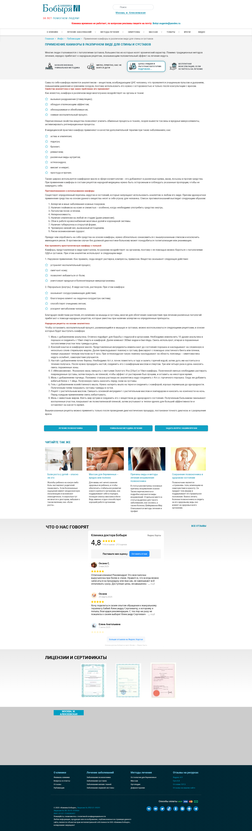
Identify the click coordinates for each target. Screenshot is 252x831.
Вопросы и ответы (62, 781)
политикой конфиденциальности (92, 816)
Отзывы (57, 784)
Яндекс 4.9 (177, 777)
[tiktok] (169, 808)
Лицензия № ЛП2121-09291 (88, 808)
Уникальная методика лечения (126, 428)
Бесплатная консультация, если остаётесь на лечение (190, 66)
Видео (201, 32)
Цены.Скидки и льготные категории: (150, 66)
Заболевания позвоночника (99, 777)
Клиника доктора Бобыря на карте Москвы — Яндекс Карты (126, 645)
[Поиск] (115, 7)
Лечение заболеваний (79, 32)
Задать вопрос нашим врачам (181, 428)
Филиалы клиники (62, 777)
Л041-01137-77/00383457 (64, 813)
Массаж (153, 32)
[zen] (189, 808)
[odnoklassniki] (175, 808)
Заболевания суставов (97, 781)
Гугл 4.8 (176, 781)
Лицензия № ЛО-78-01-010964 (66, 811)
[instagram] (182, 808)
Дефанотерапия (138, 788)
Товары (171, 32)
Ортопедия (135, 784)
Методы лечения (109, 32)
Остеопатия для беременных (143, 777)
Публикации (59, 788)
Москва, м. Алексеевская (131, 12)
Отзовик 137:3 (179, 784)
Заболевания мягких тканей (99, 784)
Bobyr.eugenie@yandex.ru (166, 23)
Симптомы (134, 32)
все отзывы (198, 526)
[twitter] (162, 808)
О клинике (52, 32)
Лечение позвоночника (71, 428)
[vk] (148, 808)
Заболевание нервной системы (100, 788)
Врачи (187, 32)
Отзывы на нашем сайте (184, 788)
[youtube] (155, 808)
